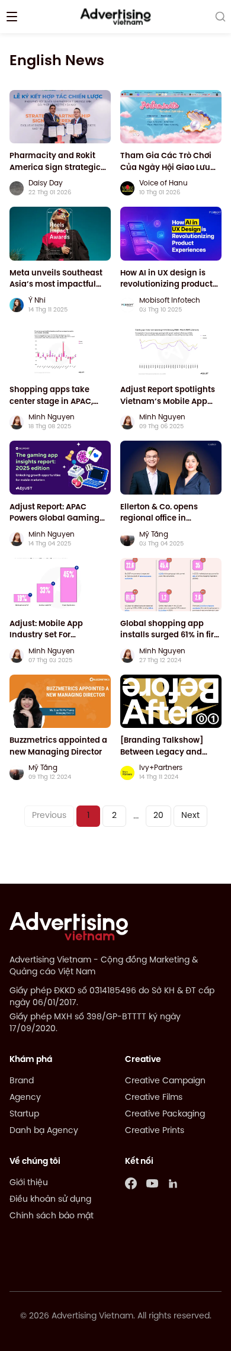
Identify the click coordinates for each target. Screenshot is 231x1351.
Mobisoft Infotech (169, 300)
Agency (25, 1097)
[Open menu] (12, 16)
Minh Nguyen (51, 417)
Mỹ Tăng (153, 534)
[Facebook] (131, 1183)
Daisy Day (45, 183)
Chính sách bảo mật (51, 1216)
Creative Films (153, 1097)
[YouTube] (152, 1183)
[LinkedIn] (173, 1183)
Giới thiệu (28, 1183)
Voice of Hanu (163, 183)
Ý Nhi (37, 300)
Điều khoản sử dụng (50, 1199)
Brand (21, 1081)
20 (158, 815)
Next (190, 815)
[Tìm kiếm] (220, 16)
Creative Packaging (165, 1114)
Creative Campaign (165, 1081)
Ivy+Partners (160, 768)
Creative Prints (154, 1131)
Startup (24, 1114)
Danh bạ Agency (43, 1131)
